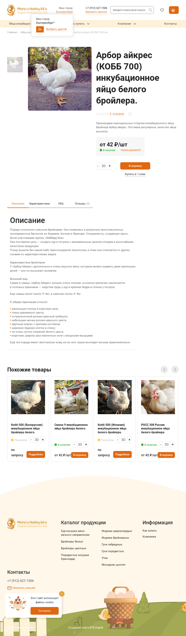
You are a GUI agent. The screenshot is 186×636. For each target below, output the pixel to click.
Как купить (150, 530)
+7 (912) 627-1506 (20, 581)
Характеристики (39, 203)
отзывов (117, 113)
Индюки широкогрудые (117, 531)
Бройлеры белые (72, 541)
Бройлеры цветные (73, 548)
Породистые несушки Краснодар (75, 557)
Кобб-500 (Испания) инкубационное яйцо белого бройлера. (112, 428)
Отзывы (82, 203)
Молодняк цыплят (114, 564)
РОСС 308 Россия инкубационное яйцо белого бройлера (155, 428)
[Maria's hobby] (27, 10)
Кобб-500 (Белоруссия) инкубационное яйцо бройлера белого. (27, 428)
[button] (164, 369)
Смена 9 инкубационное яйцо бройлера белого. (71, 426)
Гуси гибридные (112, 544)
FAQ (60, 203)
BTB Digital (96, 627)
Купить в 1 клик (135, 174)
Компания (149, 536)
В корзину (135, 166)
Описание (18, 203)
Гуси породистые (113, 551)
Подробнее (36, 454)
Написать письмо (24, 588)
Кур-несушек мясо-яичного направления (75, 532)
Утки (105, 558)
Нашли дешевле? (131, 150)
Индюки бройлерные (115, 537)
